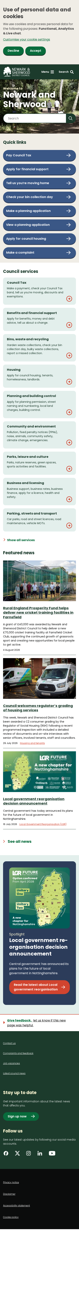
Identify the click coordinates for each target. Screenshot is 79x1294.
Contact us (9, 1043)
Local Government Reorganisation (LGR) (43, 824)
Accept (35, 50)
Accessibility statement (16, 1205)
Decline (13, 50)
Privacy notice (11, 1182)
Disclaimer (9, 1194)
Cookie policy (11, 1217)
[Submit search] (71, 118)
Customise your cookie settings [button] (26, 39)
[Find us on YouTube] (52, 1154)
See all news (19, 841)
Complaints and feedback (18, 1053)
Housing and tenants (32, 743)
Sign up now (17, 1116)
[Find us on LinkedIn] (41, 1154)
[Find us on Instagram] (30, 1154)
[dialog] (39, 32)
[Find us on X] (18, 1154)
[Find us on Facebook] (7, 1154)
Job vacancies (11, 1063)
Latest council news (14, 1073)
